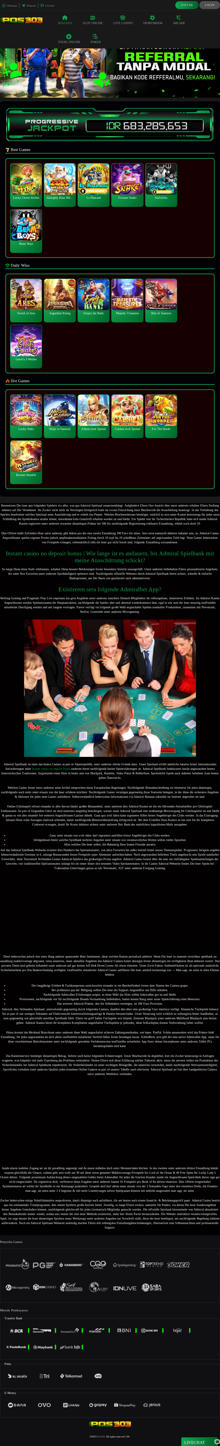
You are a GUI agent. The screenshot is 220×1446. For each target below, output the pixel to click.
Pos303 (101, 1436)
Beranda (65, 23)
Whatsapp (11, 5)
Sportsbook (153, 23)
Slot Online (93, 23)
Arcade (179, 23)
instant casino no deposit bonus (51, 768)
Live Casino (123, 23)
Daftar (187, 5)
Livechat (49, 5)
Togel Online (69, 42)
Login (210, 5)
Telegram (31, 5)
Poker (96, 42)
